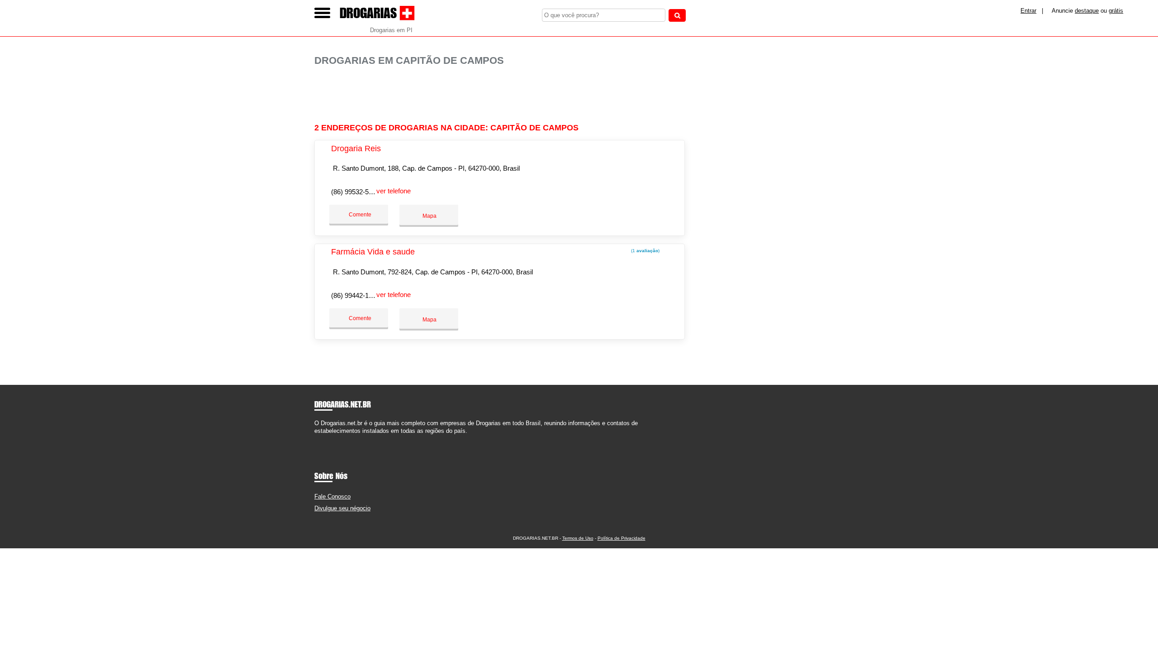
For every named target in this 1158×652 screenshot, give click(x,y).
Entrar (1028, 10)
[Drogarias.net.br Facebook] (316, 438)
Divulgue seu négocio (342, 508)
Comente (359, 214)
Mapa (429, 216)
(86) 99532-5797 (355, 192)
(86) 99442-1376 (355, 295)
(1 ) (645, 250)
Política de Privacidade (621, 538)
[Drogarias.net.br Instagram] (325, 438)
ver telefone (393, 191)
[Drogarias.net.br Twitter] (320, 438)
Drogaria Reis (356, 148)
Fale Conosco (332, 496)
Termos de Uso (577, 538)
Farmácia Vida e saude (373, 251)
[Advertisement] (504, 94)
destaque (1087, 10)
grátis (1116, 10)
